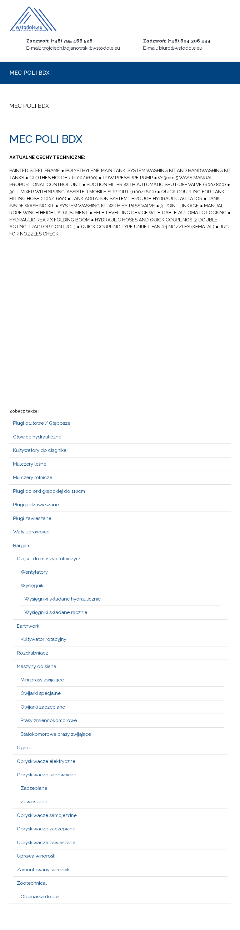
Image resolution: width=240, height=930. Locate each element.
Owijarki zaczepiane (43, 707)
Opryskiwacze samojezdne (47, 815)
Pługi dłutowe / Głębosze (41, 423)
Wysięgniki (32, 585)
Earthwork (28, 626)
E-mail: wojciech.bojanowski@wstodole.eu (73, 48)
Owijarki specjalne (41, 693)
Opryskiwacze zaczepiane (46, 829)
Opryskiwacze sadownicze (46, 775)
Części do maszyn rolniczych (49, 558)
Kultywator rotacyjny (43, 639)
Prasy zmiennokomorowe (49, 720)
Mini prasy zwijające (42, 680)
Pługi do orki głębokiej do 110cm (49, 491)
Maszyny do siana (36, 666)
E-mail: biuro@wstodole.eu (172, 48)
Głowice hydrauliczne (37, 437)
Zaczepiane (34, 788)
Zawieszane (34, 801)
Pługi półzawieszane (36, 504)
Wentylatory (34, 572)
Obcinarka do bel (40, 896)
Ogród (24, 747)
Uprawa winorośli (36, 856)
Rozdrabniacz (32, 653)
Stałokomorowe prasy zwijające (56, 734)
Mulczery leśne (29, 464)
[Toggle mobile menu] (228, 19)
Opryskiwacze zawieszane (46, 842)
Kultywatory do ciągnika (40, 450)
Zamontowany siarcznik (43, 870)
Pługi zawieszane (32, 518)
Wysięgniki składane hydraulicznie (62, 599)
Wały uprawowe (31, 532)
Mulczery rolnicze (32, 477)
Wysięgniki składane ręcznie (55, 612)
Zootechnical (32, 883)
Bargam (22, 545)
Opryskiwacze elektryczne (46, 761)
